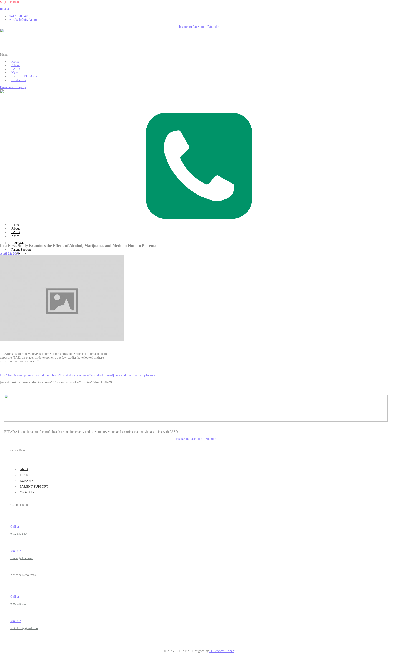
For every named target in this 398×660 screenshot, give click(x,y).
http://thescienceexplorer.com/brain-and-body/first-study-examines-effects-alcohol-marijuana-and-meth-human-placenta (77, 375)
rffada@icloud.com (21, 558)
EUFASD (30, 76)
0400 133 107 (18, 603)
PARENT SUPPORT (34, 486)
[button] (199, 54)
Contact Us (27, 492)
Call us (14, 526)
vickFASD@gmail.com (24, 628)
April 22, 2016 (9, 253)
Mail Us (15, 551)
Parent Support (21, 249)
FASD (15, 232)
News (15, 236)
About (15, 228)
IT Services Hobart (221, 651)
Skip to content (10, 2)
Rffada (4, 9)
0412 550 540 (18, 533)
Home (15, 224)
